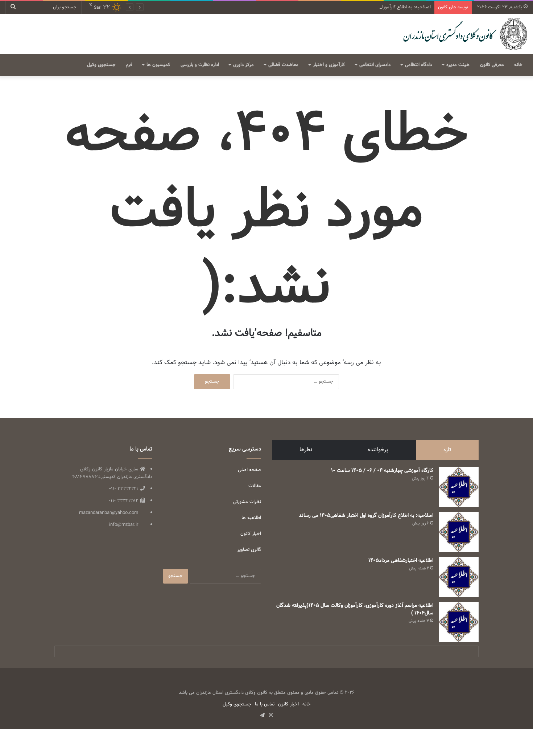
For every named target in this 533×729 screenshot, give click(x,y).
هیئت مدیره (458, 65)
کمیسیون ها (158, 65)
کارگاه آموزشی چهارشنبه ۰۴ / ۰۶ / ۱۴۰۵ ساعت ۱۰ (382, 470)
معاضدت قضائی (283, 65)
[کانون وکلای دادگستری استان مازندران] (465, 34)
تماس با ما (264, 704)
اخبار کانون (250, 534)
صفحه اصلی (249, 470)
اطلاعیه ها (251, 518)
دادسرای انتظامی (375, 65)
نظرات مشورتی (247, 502)
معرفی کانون (492, 65)
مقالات (254, 486)
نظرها (305, 449)
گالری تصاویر (249, 550)
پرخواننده (378, 449)
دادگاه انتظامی (418, 65)
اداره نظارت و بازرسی (200, 65)
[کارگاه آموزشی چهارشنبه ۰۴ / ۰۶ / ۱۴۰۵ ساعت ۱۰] (459, 487)
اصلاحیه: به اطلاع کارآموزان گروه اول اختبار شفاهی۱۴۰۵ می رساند (368, 7)
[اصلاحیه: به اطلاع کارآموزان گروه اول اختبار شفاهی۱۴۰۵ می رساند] (459, 532)
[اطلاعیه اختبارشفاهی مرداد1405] (459, 577)
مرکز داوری (243, 65)
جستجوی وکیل (101, 65)
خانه (518, 65)
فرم (129, 65)
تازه (447, 449)
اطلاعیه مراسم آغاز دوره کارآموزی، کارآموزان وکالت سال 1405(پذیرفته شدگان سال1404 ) (354, 609)
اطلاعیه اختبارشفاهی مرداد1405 (400, 560)
